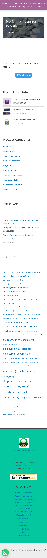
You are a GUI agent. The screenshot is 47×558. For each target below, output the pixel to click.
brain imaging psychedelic (32, 272)
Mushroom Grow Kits (13, 185)
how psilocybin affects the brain (18, 307)
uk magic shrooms (19, 371)
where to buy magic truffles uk (13, 411)
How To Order (23, 529)
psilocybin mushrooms (19, 339)
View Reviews (24, 75)
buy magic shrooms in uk (15, 291)
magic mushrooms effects (11, 318)
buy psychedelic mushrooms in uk (14, 299)
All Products (8, 146)
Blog (24, 532)
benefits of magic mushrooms (13, 272)
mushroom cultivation (28, 326)
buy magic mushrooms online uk (14, 284)
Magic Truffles (10, 165)
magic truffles (31, 322)
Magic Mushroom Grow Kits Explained (20, 220)
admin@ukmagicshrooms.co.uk (23, 459)
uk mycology (9, 377)
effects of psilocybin (34, 299)
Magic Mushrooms (11, 161)
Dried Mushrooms (23, 493)
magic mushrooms (33, 315)
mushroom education (13, 331)
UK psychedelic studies (17, 381)
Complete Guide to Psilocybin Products (21, 227)
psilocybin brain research (11, 335)
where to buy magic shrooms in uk (14, 407)
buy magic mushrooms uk (15, 287)
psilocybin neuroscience (17, 348)
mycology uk (28, 331)
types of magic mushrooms (29, 366)
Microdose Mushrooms (13, 175)
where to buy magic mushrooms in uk (16, 389)
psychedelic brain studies (11, 358)
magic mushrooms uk (13, 322)
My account (23, 535)
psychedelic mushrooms (29, 358)
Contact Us (23, 526)
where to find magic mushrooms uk (15, 414)
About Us (23, 522)
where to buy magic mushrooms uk (22, 400)
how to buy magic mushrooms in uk (15, 311)
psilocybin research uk (16, 353)
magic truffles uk (8, 327)
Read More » (11, 32)
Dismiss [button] (37, 6)
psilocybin (37, 331)
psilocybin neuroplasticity (11, 344)
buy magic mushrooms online (13, 280)
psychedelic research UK (29, 362)
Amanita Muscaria (11, 151)
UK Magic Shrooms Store (23, 450)
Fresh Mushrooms (11, 156)
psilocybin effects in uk (31, 335)
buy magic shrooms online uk (13, 295)
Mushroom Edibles (11, 180)
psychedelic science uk (10, 366)
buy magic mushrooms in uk (16, 276)
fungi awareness (8, 303)
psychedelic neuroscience (11, 362)
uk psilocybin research (23, 377)
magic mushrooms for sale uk (31, 318)
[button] (5, 552)
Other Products (10, 189)
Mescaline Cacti (10, 170)
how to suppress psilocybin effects (14, 315)
